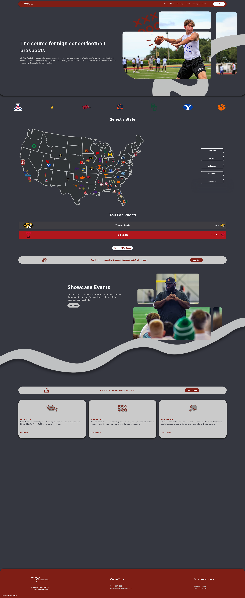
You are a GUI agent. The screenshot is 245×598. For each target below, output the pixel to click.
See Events (73, 305)
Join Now (196, 260)
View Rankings (192, 390)
